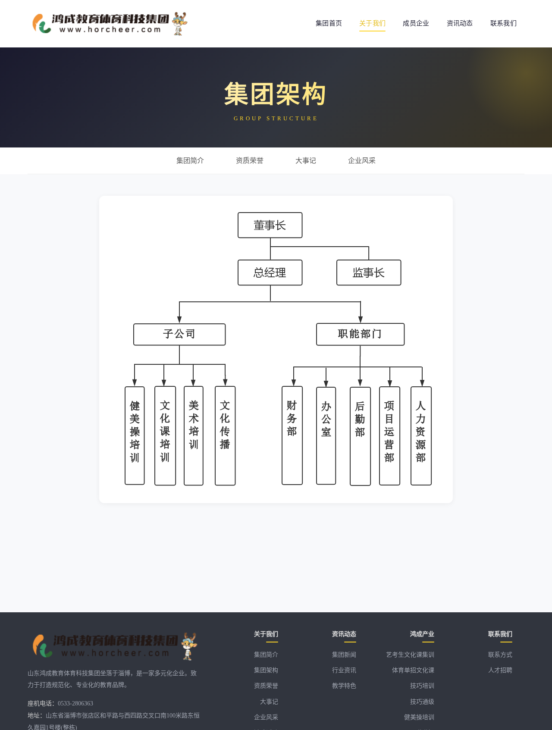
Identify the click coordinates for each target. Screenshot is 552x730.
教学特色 (344, 686)
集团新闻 (344, 655)
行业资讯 (344, 670)
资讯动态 (460, 23)
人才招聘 (500, 670)
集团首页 (329, 23)
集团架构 (266, 670)
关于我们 (372, 23)
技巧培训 (422, 686)
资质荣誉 (266, 686)
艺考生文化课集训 (410, 655)
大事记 (269, 702)
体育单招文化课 (413, 670)
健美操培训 (419, 717)
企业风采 (266, 717)
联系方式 (500, 655)
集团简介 (266, 655)
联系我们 (503, 23)
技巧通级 (422, 702)
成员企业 (416, 23)
